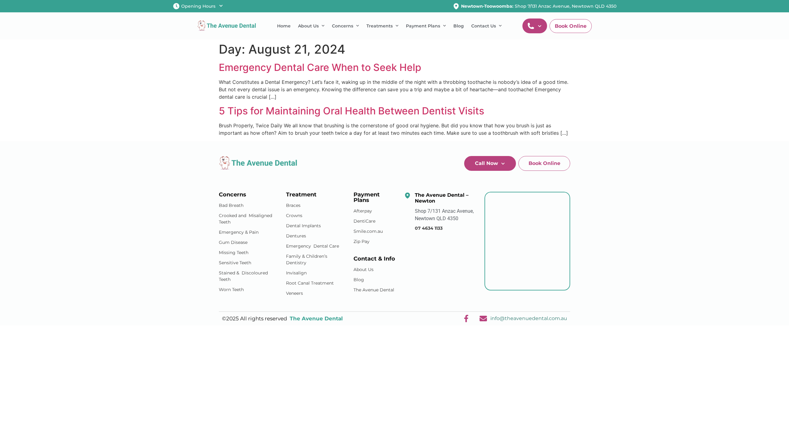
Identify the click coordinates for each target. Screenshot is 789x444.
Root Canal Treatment (310, 283)
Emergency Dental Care (312, 246)
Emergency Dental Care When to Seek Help (320, 67)
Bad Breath (231, 205)
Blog (458, 26)
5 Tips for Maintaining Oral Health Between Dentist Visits (351, 111)
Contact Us (483, 26)
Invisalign (296, 273)
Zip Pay (362, 241)
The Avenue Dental (374, 290)
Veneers (294, 293)
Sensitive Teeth (235, 262)
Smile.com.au (368, 231)
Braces (293, 205)
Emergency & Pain (239, 232)
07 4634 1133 (429, 228)
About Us (308, 26)
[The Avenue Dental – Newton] (407, 195)
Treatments (379, 26)
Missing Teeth (233, 252)
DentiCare (364, 221)
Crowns (294, 215)
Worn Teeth (231, 289)
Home (284, 26)
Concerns (342, 26)
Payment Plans (423, 26)
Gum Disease (233, 242)
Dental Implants (303, 225)
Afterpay (363, 211)
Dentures (296, 236)
